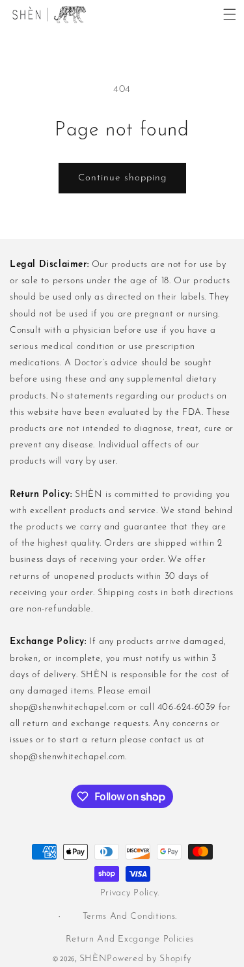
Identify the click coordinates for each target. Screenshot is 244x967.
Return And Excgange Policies (130, 939)
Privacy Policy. (130, 893)
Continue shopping (122, 178)
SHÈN (93, 959)
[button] (229, 14)
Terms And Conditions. (130, 916)
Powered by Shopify (149, 959)
